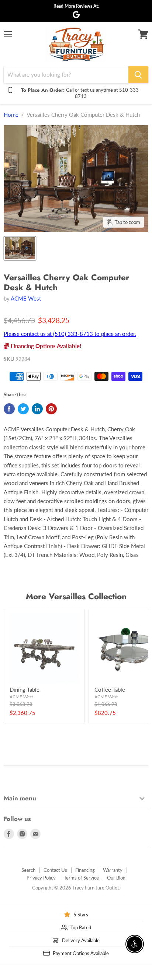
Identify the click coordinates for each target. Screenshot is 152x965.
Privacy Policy (41, 878)
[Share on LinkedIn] (37, 408)
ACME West (26, 298)
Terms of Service (81, 878)
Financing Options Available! (45, 346)
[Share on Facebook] (9, 408)
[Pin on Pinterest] (51, 408)
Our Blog (116, 878)
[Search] (138, 74)
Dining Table (24, 689)
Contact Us (55, 870)
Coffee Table (109, 689)
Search (28, 870)
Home (11, 115)
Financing (85, 870)
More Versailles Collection (76, 596)
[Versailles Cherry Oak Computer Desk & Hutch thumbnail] (20, 248)
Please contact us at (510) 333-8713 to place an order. (70, 333)
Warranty (112, 870)
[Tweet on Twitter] (23, 408)
